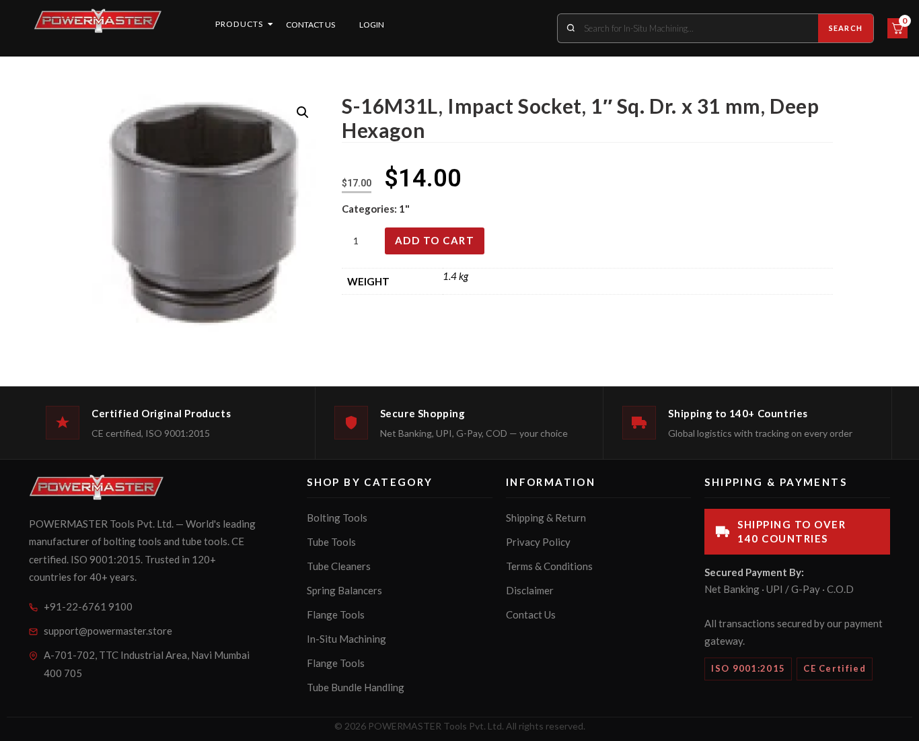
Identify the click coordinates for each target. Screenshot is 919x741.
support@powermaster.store (108, 631)
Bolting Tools (337, 517)
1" (404, 209)
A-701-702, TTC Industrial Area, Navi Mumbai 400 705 (147, 664)
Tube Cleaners (339, 566)
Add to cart (435, 240)
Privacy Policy (538, 542)
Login (371, 25)
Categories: (370, 209)
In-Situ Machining (346, 639)
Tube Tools (331, 542)
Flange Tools (336, 614)
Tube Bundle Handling (355, 687)
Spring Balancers (344, 590)
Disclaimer (530, 590)
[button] (303, 112)
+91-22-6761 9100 (88, 606)
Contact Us (310, 25)
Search (845, 28)
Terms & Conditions (549, 566)
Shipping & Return (546, 517)
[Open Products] (270, 24)
